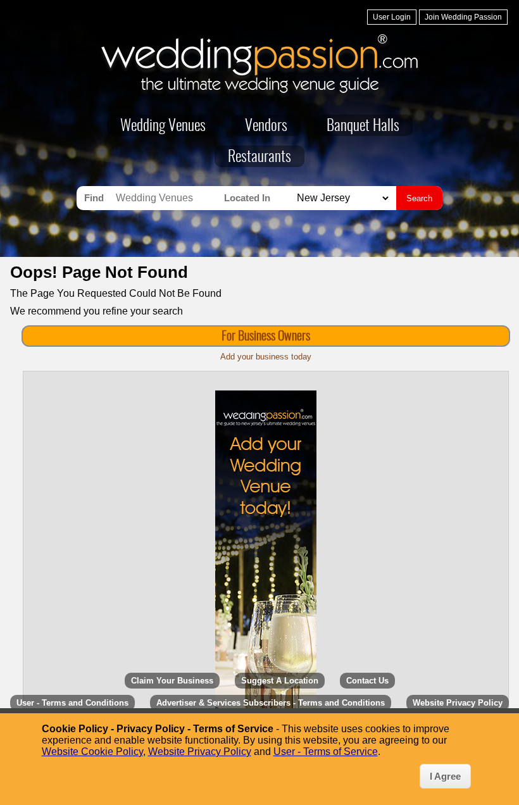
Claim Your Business (172, 680)
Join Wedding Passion (463, 17)
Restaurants (259, 157)
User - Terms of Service (325, 751)
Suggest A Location (279, 680)
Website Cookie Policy (92, 751)
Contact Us (367, 680)
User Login (392, 17)
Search (419, 198)
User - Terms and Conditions (72, 703)
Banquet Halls (363, 126)
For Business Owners (266, 336)
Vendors (266, 126)
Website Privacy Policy (458, 703)
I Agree (445, 776)
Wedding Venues (163, 126)
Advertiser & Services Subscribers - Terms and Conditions (270, 703)
